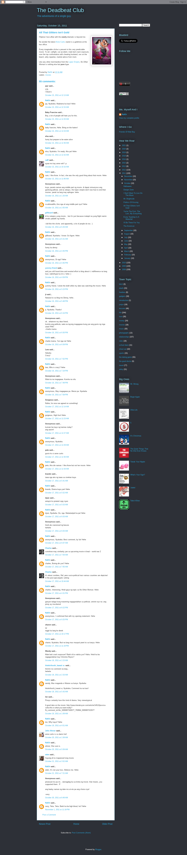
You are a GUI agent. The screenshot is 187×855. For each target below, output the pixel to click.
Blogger (98, 849)
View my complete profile (129, 118)
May (126, 244)
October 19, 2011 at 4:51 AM (56, 725)
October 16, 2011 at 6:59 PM (56, 344)
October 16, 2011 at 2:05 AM (56, 208)
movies (48, 75)
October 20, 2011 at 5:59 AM (56, 749)
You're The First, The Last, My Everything (132, 212)
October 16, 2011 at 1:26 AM (56, 196)
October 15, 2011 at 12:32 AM (57, 155)
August (127, 234)
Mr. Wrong (134, 384)
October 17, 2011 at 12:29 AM (57, 445)
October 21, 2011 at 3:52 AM (56, 761)
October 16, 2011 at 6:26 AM (56, 227)
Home (76, 824)
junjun (121, 304)
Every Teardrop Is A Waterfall (131, 218)
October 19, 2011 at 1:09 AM (56, 714)
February (128, 255)
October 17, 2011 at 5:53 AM (56, 505)
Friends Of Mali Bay (127, 132)
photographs (124, 333)
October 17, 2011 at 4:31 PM (56, 593)
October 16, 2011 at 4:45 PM (56, 263)
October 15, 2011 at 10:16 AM (57, 167)
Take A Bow (135, 501)
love (120, 316)
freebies (122, 292)
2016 (124, 159)
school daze (124, 345)
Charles (48, 548)
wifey (121, 369)
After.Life (133, 410)
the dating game (125, 357)
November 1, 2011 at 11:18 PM (57, 810)
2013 (124, 166)
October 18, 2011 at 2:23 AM (56, 660)
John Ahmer (50, 731)
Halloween (127, 186)
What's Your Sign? (137, 475)
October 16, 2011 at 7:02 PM (56, 359)
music (121, 329)
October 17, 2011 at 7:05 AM (56, 567)
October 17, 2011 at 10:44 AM (57, 581)
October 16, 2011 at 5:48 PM (56, 301)
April (126, 248)
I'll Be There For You (131, 223)
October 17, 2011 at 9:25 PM (56, 619)
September (128, 230)
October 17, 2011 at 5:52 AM (56, 493)
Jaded (132, 488)
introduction (123, 300)
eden (47, 755)
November (128, 180)
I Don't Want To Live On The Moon (132, 194)
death (121, 288)
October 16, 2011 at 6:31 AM (56, 239)
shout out (122, 349)
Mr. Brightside (128, 199)
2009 (124, 266)
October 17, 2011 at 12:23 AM (57, 418)
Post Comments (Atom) (81, 833)
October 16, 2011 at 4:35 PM (56, 251)
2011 (124, 173)
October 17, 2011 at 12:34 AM (57, 469)
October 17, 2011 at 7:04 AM (56, 555)
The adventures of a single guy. (54, 16)
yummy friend (51, 268)
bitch (121, 284)
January (127, 258)
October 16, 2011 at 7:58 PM (56, 395)
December (128, 176)
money (121, 321)
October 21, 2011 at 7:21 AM (56, 773)
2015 (124, 163)
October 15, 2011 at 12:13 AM (57, 95)
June (126, 241)
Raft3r (47, 100)
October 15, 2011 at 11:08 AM (57, 179)
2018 (124, 156)
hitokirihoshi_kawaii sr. (55, 665)
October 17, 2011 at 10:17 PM (57, 634)
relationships (124, 337)
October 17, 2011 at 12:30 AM (57, 457)
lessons (122, 308)
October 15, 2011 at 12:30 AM (57, 143)
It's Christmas (135, 436)
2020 (124, 149)
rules (121, 341)
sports (121, 353)
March (127, 251)
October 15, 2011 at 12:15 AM (57, 107)
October (127, 183)
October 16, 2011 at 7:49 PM (56, 383)
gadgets (122, 296)
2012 (124, 170)
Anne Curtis (60, 42)
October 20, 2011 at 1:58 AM (56, 737)
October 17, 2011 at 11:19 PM (57, 646)
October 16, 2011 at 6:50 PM (56, 333)
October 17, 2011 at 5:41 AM (56, 481)
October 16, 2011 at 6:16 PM (56, 313)
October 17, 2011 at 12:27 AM (57, 433)
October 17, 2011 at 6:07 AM (56, 543)
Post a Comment (49, 815)
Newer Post (44, 824)
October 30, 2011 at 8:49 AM (56, 798)
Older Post (107, 824)
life (120, 313)
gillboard (49, 213)
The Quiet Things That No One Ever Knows (139, 450)
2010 (124, 263)
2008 (124, 269)
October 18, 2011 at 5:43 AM (56, 692)
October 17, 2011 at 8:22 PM (56, 608)
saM (47, 160)
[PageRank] (124, 95)
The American (128, 226)
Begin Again (135, 397)
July (126, 237)
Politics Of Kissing (130, 202)
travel (121, 365)
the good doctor (125, 361)
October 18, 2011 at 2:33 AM (56, 675)
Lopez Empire (74, 62)
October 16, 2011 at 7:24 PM (56, 371)
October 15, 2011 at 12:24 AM (57, 131)
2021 (124, 145)
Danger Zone (128, 190)
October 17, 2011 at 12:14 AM (57, 407)
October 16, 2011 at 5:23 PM (56, 289)
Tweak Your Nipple (137, 462)
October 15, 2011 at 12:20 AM (57, 119)
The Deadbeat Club (60, 10)
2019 (124, 152)
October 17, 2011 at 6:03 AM (56, 517)
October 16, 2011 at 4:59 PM (56, 277)
